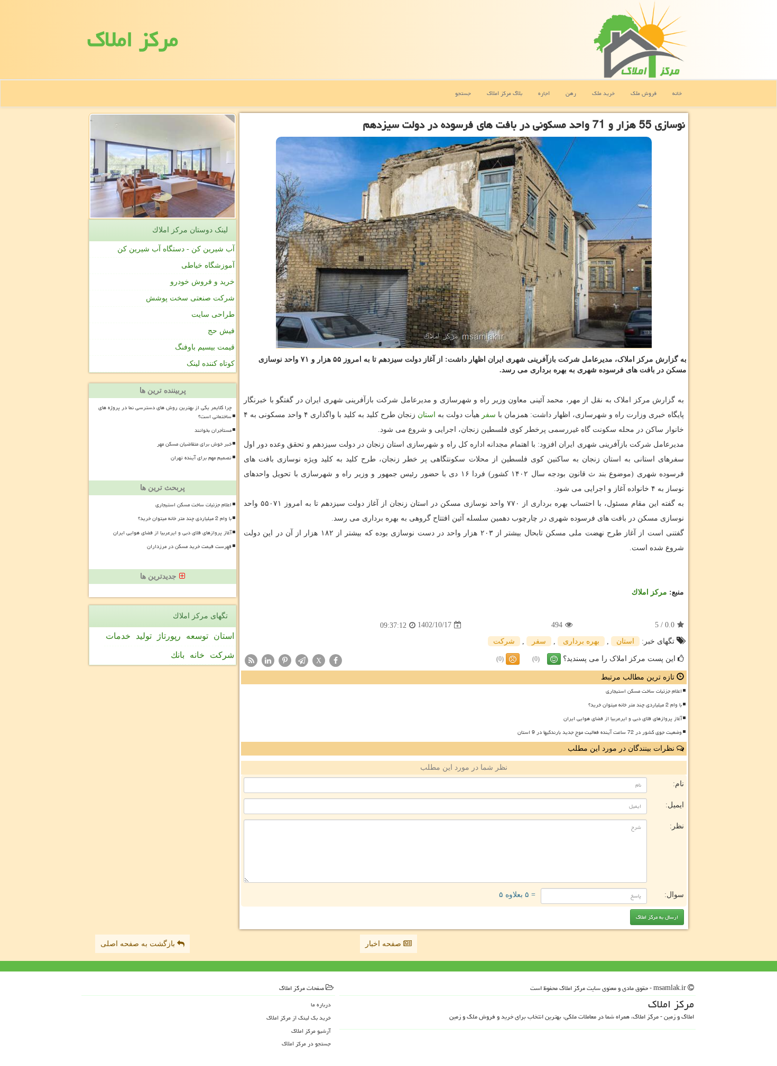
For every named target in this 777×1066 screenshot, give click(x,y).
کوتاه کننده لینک (211, 363)
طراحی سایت (213, 314)
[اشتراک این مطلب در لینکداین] (268, 660)
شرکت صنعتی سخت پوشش (190, 298)
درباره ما (321, 1004)
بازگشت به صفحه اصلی (138, 944)
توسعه (197, 635)
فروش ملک (643, 93)
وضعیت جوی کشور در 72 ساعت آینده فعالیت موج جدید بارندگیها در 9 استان (599, 732)
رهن (571, 93)
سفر (489, 415)
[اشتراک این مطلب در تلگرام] (301, 660)
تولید (144, 635)
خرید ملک (603, 93)
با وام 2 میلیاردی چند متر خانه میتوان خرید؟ (635, 705)
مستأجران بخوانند (213, 430)
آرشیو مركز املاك (311, 1030)
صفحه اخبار (384, 944)
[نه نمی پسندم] (513, 659)
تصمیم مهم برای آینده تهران (201, 457)
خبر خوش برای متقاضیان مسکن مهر (194, 444)
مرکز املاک (132, 39)
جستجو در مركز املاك (306, 1043)
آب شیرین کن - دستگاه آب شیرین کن (176, 249)
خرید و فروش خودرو (202, 282)
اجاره (544, 93)
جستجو (463, 93)
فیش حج (221, 331)
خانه (677, 93)
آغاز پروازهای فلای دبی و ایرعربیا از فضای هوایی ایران (622, 718)
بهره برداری (581, 641)
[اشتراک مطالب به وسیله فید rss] (251, 660)
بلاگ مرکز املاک (504, 93)
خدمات (118, 635)
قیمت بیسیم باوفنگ (205, 347)
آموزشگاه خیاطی (208, 265)
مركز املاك (649, 592)
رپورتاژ (169, 635)
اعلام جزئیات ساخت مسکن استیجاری (644, 691)
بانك (177, 654)
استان (427, 415)
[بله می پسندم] (554, 659)
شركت (504, 641)
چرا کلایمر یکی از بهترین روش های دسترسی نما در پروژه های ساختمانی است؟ (165, 412)
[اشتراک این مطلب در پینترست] (285, 660)
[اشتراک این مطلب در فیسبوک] (335, 660)
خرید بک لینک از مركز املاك (298, 1017)
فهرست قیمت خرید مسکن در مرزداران (189, 546)
